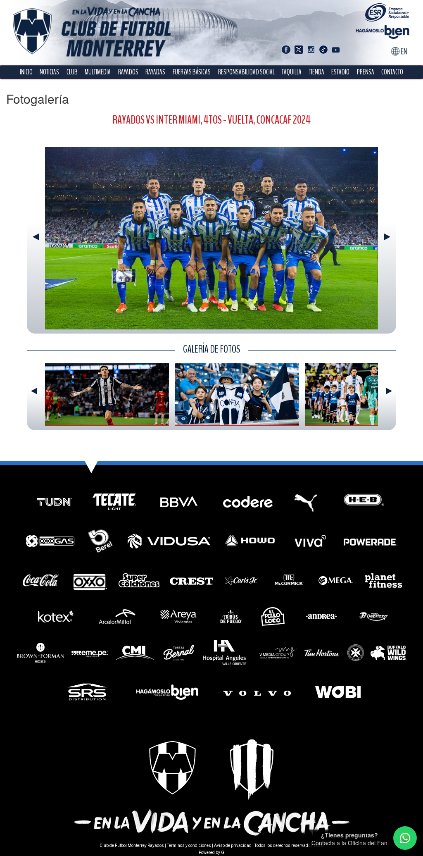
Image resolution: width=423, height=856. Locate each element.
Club (72, 72)
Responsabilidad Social (246, 72)
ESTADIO (340, 72)
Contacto (392, 72)
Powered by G (211, 852)
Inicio (26, 72)
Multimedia (98, 72)
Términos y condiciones (189, 845)
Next (387, 237)
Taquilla (292, 72)
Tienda (316, 72)
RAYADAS (155, 72)
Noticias (49, 72)
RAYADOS (128, 72)
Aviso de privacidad (233, 845)
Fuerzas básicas (192, 72)
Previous (36, 237)
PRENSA (365, 72)
